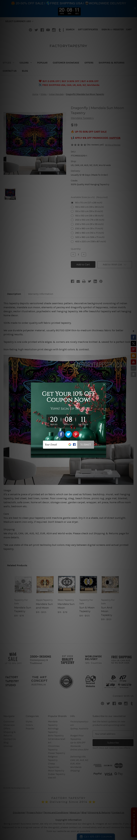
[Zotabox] (104, 454)
